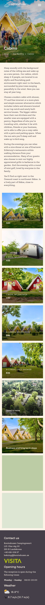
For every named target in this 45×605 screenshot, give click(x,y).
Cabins (30, 54)
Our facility (18, 54)
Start (6, 54)
